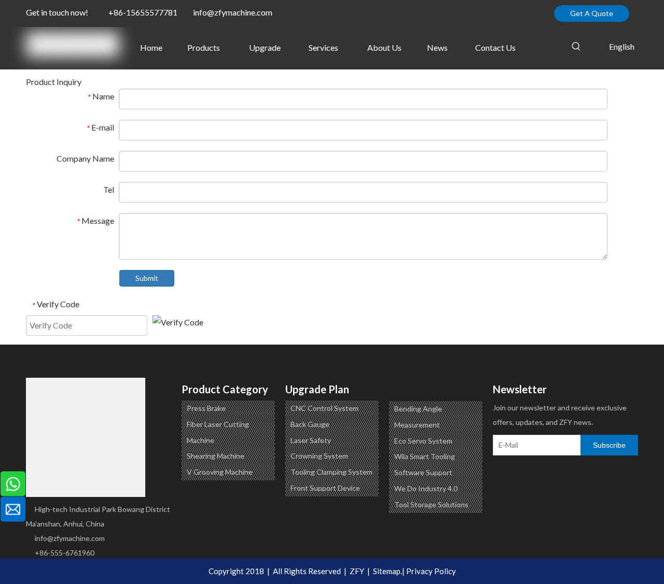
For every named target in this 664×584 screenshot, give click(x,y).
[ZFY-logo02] (85, 437)
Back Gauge (309, 424)
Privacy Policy (431, 571)
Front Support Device (325, 487)
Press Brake (206, 408)
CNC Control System (324, 408)
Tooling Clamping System (331, 471)
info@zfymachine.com (232, 12)
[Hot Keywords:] (576, 46)
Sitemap (386, 571)
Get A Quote (591, 13)
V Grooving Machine (220, 471)
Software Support (423, 472)
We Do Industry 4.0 (426, 488)
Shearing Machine (215, 455)
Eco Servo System (423, 440)
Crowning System (319, 455)
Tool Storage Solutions (431, 504)
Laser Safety (310, 440)
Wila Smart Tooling (424, 456)
